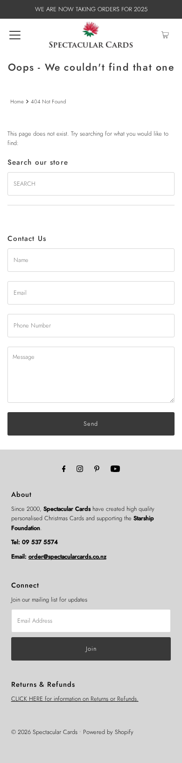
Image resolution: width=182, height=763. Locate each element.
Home (17, 101)
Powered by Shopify (108, 731)
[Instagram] (80, 468)
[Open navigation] (15, 34)
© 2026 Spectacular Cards (44, 731)
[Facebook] (64, 468)
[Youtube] (115, 468)
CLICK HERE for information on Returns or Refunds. (75, 698)
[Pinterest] (96, 468)
